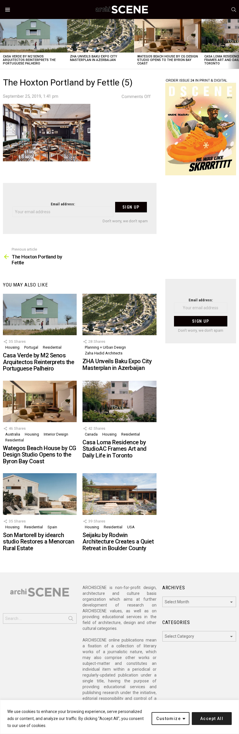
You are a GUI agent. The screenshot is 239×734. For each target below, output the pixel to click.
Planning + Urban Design (105, 347)
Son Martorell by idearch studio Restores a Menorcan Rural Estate (38, 542)
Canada (91, 434)
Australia (12, 434)
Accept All (211, 718)
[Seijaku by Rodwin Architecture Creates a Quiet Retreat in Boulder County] (119, 494)
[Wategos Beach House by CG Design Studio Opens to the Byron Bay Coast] (167, 36)
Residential (52, 347)
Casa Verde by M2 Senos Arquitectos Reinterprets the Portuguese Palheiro (29, 60)
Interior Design (56, 434)
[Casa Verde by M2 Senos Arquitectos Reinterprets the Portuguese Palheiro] (33, 36)
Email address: (63, 204)
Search (71, 619)
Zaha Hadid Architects (103, 353)
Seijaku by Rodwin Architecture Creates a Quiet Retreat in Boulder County (118, 542)
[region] (119, 717)
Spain (52, 527)
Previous (3, 44)
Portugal (31, 347)
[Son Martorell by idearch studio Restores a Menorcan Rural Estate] (40, 494)
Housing (12, 347)
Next (236, 44)
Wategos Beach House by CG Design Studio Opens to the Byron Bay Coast (167, 60)
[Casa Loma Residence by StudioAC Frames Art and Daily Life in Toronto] (119, 401)
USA (131, 527)
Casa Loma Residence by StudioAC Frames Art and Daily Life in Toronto (114, 449)
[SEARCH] (233, 9)
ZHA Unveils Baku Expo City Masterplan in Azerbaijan (93, 58)
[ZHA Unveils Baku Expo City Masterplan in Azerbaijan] (100, 36)
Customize (168, 718)
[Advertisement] (200, 231)
